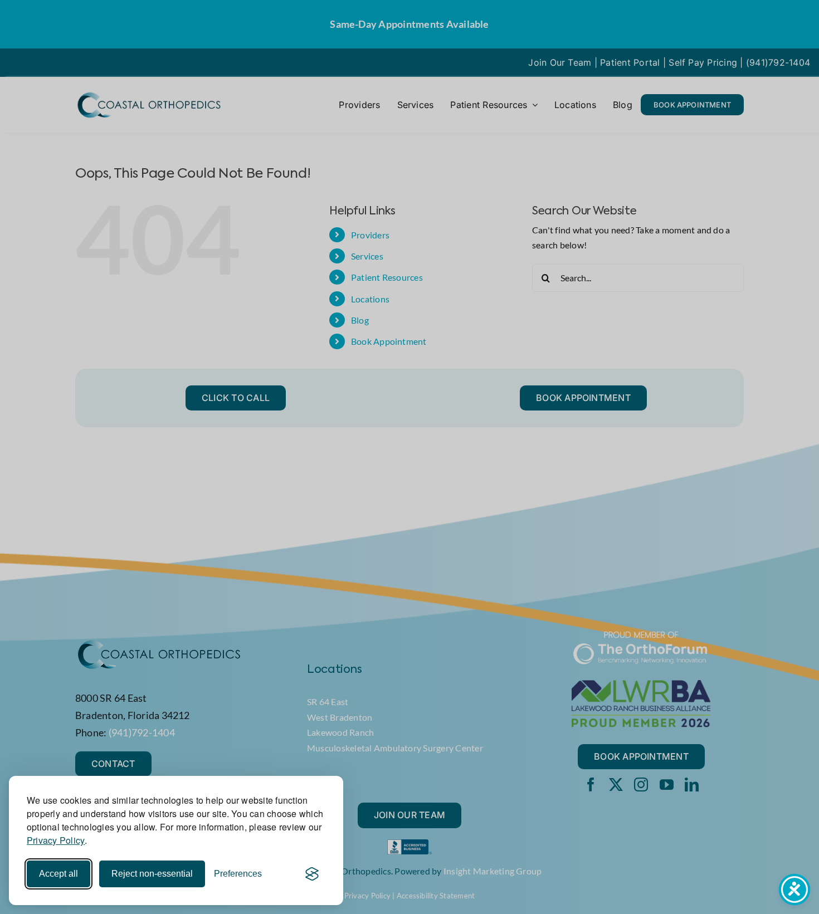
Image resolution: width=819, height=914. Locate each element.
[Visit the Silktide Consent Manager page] (312, 874)
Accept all (58, 873)
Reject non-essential (152, 873)
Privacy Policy (56, 840)
